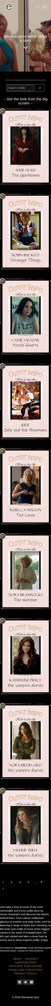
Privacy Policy (25, 973)
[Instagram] (31, 982)
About (17, 958)
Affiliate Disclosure (25, 966)
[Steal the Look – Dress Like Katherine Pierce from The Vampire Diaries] (25, 656)
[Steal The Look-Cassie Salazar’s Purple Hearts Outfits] (25, 316)
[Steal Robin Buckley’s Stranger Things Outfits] (25, 231)
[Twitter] (25, 982)
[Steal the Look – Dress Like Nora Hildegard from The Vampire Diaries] (25, 741)
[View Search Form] (37, 7)
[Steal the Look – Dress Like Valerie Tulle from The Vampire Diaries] (25, 826)
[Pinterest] (19, 982)
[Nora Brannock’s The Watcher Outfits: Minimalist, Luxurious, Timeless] (25, 571)
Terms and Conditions (25, 969)
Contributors (26, 962)
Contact (31, 958)
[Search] (40, 88)
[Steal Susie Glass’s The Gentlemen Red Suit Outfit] (25, 146)
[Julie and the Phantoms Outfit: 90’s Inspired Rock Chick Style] (25, 401)
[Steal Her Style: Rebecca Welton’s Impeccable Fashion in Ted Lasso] (25, 486)
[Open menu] (44, 7)
